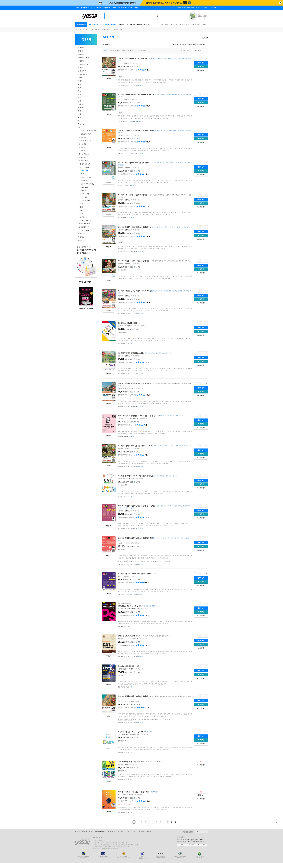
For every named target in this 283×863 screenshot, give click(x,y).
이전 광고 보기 (205, 19)
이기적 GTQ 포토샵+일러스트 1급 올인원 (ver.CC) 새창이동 (125, 96)
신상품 (96, 24)
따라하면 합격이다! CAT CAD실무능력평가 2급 (135, 476)
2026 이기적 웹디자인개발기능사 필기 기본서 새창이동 (120, 698)
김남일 (124, 794)
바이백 (107, 24)
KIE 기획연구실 (122, 734)
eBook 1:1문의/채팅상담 (198, 842)
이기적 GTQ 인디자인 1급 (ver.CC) (131, 353)
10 (168, 822)
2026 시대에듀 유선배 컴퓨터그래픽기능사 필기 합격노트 (139, 416)
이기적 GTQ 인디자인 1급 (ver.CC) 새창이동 (171, 353)
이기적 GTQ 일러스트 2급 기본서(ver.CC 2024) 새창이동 (190, 445)
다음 (171, 822)
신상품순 (117, 50)
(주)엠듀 (131, 478)
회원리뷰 (204, 38)
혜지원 (127, 764)
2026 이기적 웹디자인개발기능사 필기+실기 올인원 (137, 506)
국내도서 (84, 29)
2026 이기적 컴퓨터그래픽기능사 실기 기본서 (134, 383)
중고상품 (128, 85)
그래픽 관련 (118, 29)
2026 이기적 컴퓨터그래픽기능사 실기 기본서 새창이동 (123, 385)
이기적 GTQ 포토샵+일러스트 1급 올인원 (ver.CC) (136, 94)
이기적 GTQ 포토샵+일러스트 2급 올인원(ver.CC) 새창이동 (155, 573)
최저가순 (130, 50)
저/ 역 (125, 326)
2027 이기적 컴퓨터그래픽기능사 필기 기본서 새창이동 (189, 261)
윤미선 (120, 701)
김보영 (124, 478)
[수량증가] (206, 58)
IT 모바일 (94, 29)
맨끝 (175, 822)
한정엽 (124, 669)
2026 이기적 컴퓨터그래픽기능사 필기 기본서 (134, 227)
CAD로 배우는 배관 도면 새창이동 (161, 761)
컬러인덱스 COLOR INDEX (128, 323)
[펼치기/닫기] (77, 47)
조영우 (120, 794)
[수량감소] (199, 58)
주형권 (120, 478)
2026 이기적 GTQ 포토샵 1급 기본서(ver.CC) (134, 58)
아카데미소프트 (134, 734)
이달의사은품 (183, 24)
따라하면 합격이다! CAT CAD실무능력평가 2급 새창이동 (176, 476)
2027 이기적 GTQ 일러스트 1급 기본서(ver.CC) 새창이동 (123, 165)
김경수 (120, 388)
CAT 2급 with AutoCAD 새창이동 (169, 636)
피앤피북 (132, 669)
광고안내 (128, 832)
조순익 (129, 326)
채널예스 (121, 24)
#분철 (120, 76)
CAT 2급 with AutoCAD (127, 636)
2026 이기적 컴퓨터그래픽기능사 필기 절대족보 (135, 130)
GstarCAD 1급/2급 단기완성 (128, 666)
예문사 (131, 794)
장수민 (120, 200)
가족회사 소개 (201, 831)
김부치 (120, 135)
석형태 (120, 669)
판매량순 (111, 50)
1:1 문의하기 (182, 845)
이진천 (120, 764)
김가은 (120, 418)
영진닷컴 (126, 63)
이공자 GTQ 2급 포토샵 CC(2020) (130, 732)
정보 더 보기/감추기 (151, 70)
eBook (139, 85)
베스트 (91, 24)
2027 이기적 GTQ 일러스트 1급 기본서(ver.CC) (135, 163)
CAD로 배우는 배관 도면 (127, 762)
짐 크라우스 (121, 326)
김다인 (124, 388)
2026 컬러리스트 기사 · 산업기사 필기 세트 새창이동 (157, 791)
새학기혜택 (164, 24)
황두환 (120, 638)
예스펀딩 (132, 24)
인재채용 (84, 832)
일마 (119, 63)
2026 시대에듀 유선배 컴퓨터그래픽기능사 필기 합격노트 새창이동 (182, 415)
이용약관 (90, 832)
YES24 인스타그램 (192, 832)
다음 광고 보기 (207, 19)
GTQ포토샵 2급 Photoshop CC (129, 606)
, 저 (123, 388)
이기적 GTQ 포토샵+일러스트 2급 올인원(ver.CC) (136, 573)
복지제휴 (141, 832)
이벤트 (102, 24)
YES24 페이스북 (187, 832)
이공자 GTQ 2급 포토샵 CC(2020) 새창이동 (154, 731)
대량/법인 (205, 24)
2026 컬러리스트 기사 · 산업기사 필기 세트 (133, 792)
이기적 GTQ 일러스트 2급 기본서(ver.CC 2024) (135, 446)
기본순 (105, 50)
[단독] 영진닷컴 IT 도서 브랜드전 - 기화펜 (145, 561)
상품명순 (143, 50)
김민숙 (120, 356)
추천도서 (198, 24)
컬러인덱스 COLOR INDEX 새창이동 (139, 323)
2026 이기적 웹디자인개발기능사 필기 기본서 (134, 696)
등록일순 (124, 50)
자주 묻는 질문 (192, 845)
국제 (135, 326)
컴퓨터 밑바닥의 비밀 (86, 308)
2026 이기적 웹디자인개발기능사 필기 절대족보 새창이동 (120, 540)
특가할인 (191, 24)
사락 (127, 24)
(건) (132, 70)
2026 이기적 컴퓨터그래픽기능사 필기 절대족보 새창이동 (123, 132)
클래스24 (139, 24)
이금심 (120, 608)
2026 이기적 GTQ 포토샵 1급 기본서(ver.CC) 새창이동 (120, 60)
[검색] (158, 16)
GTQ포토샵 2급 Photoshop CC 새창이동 (157, 606)
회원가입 (184, 7)
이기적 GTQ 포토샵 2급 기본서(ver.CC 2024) (134, 291)
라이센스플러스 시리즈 (124, 603)
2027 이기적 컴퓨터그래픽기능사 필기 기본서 (134, 261)
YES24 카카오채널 (184, 832)
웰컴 (77, 29)
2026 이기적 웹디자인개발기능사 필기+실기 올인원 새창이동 (134, 508)
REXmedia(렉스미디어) (132, 608)
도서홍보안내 (120, 832)
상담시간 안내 (202, 845)
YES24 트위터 (190, 832)
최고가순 (137, 50)
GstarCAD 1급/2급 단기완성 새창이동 (140, 666)
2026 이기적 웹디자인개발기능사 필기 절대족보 (135, 538)
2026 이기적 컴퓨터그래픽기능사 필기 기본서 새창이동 (191, 227)
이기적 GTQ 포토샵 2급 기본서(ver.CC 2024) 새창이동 (120, 293)
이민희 (120, 511)
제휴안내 (135, 832)
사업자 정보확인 (135, 844)
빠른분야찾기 (81, 24)
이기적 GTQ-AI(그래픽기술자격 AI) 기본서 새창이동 (124, 197)
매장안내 (113, 24)
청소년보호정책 (111, 832)
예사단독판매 (173, 24)
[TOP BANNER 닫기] (280, 3)
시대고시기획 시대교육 (131, 418)
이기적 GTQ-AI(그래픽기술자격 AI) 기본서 (133, 195)
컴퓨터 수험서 (106, 29)
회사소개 (77, 832)
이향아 (120, 230)
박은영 (120, 167)
